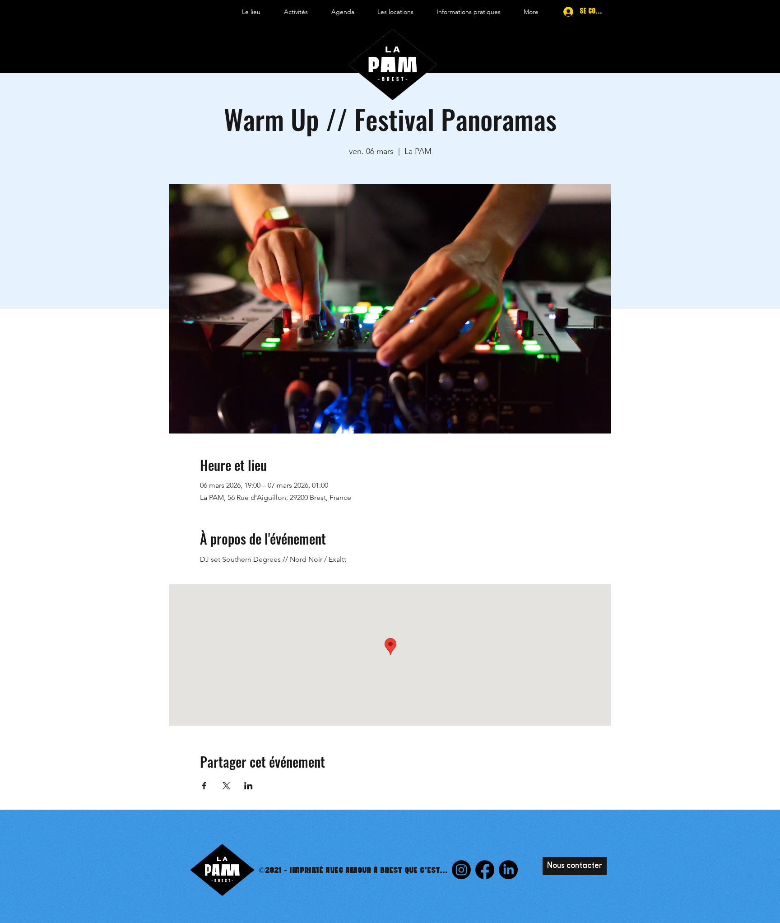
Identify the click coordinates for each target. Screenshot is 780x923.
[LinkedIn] (508, 869)
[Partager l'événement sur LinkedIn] (248, 785)
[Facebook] (484, 869)
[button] (251, 11)
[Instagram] (461, 869)
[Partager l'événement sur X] (226, 785)
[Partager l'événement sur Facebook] (204, 785)
